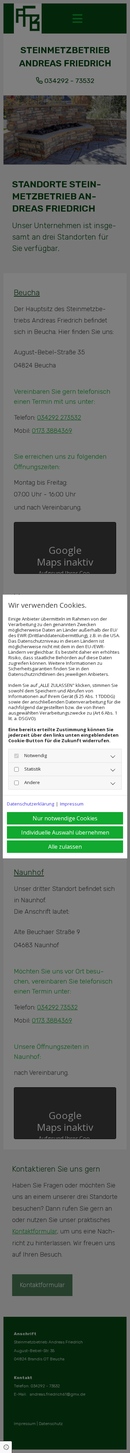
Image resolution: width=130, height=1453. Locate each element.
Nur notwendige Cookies (65, 818)
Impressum (72, 804)
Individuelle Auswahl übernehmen (65, 832)
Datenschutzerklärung (30, 804)
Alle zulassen (65, 846)
